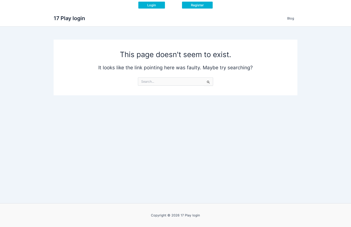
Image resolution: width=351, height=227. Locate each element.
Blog (290, 18)
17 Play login (69, 18)
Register (197, 5)
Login (151, 5)
